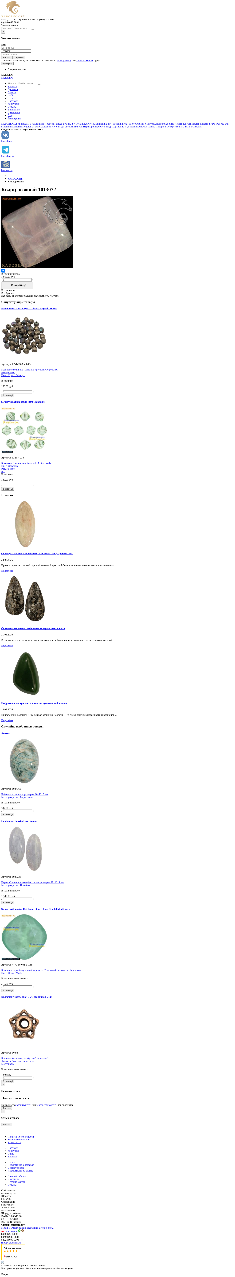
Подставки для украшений (36, 126)
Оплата (12, 92)
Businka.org (14, 109)
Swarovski (77, 123)
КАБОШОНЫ (9, 123)
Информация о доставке (21, 1165)
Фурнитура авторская (64, 126)
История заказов (17, 1181)
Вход (10, 115)
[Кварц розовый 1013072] (37, 267)
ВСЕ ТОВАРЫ (193, 126)
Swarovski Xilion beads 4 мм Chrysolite (23, 401)
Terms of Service (84, 60)
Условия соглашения (19, 1139)
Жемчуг (87, 123)
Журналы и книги (102, 123)
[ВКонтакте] (3, 271)
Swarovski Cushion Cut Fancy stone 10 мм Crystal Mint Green (35, 909)
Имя (3, 44)
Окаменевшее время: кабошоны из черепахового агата (33, 628)
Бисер (59, 123)
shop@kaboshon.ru (11, 1242)
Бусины (67, 123)
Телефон (6, 51)
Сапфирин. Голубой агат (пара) (19, 821)
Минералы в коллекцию (31, 123)
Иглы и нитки (120, 123)
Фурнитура (106, 126)
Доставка (13, 89)
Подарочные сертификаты (170, 126)
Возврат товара (16, 1167)
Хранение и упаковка (125, 126)
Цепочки (142, 126)
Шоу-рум (13, 101)
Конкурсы (13, 103)
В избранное (8, 293)
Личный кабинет (17, 1176)
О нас (11, 1153)
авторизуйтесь (23, 1105)
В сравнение (8, 290)
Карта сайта (14, 1142)
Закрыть (7, 57)
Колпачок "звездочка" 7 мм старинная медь (26, 997)
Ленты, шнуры (183, 123)
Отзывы (12, 106)
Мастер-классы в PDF (203, 123)
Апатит (5, 733)
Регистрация (14, 118)
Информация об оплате (20, 1170)
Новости (12, 86)
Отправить (19, 57)
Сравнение (14, 112)
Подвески (50, 123)
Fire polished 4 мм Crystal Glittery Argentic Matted (29, 308)
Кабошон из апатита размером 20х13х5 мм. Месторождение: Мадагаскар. (24, 795)
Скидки (12, 98)
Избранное (14, 1179)
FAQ (10, 95)
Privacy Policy (64, 60)
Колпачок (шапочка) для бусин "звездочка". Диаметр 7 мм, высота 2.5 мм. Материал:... (25, 1061)
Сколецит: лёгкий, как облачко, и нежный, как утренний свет (37, 553)
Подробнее (7, 570)
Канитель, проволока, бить (159, 123)
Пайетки (17, 126)
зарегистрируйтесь (46, 1105)
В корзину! (17, 285)
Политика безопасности (21, 1136)
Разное (151, 126)
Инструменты (136, 123)
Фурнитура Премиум (88, 126)
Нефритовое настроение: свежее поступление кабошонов (34, 703)
